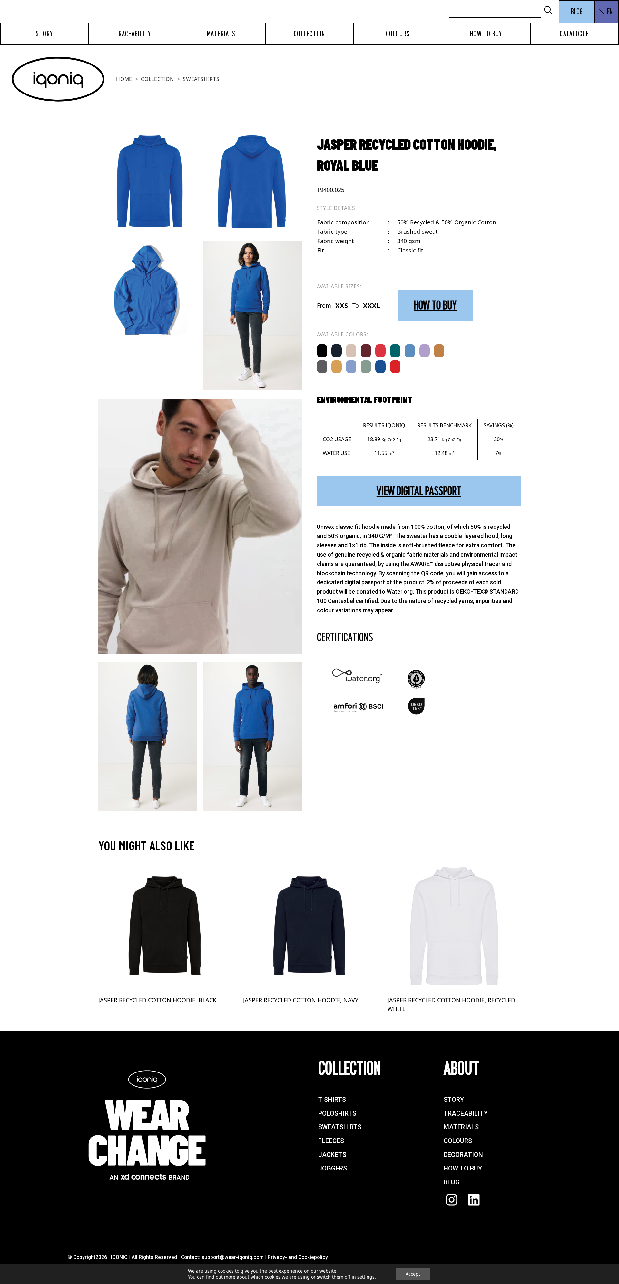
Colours (398, 34)
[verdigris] (395, 350)
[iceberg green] (366, 366)
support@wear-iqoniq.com (232, 1257)
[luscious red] (380, 350)
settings (366, 1277)
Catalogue (574, 34)
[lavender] (424, 350)
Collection (309, 34)
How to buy (486, 34)
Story (44, 34)
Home (124, 79)
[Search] (551, 10)
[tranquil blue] (410, 350)
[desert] (351, 350)
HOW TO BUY (435, 305)
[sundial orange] (439, 350)
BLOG (577, 11)
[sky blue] (351, 366)
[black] (322, 350)
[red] (395, 366)
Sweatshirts (201, 79)
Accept (413, 1274)
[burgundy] (366, 350)
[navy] (336, 350)
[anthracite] (322, 366)
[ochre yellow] (336, 366)
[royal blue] (380, 366)
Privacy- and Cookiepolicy (298, 1257)
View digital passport (419, 491)
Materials (221, 34)
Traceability (132, 34)
